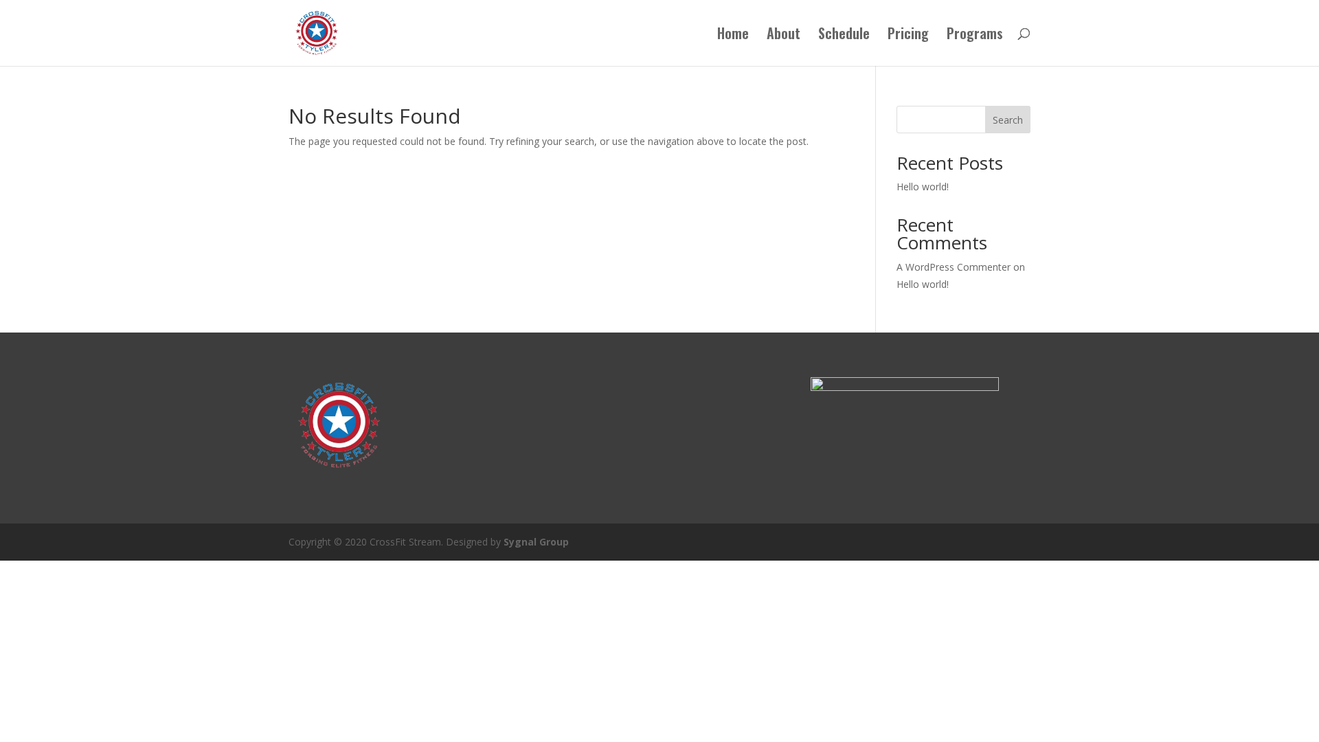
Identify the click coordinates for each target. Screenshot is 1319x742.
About (783, 35)
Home (733, 35)
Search (1008, 119)
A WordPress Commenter (954, 266)
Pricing (908, 35)
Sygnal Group (536, 541)
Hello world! (923, 186)
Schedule (844, 35)
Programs (975, 35)
